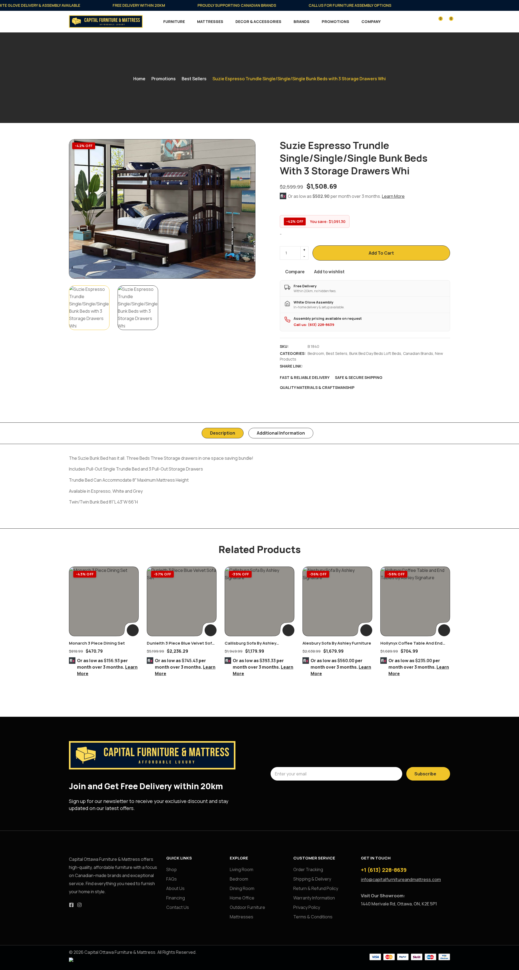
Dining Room (242, 888)
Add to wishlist (329, 272)
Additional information (281, 433)
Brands (302, 21)
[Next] (245, 209)
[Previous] (79, 209)
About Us (175, 888)
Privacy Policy (306, 907)
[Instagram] (79, 904)
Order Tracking (308, 869)
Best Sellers (194, 79)
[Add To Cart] (133, 630)
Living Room (241, 869)
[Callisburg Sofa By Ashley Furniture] (259, 601)
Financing (175, 898)
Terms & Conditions (312, 917)
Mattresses (210, 21)
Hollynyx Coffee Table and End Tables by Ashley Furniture (411, 646)
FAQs (171, 879)
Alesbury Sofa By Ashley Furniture (336, 643)
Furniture (174, 21)
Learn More (393, 196)
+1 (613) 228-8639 (384, 870)
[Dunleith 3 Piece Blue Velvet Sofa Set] (181, 601)
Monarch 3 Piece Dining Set (97, 643)
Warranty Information (314, 898)
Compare (295, 272)
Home (139, 79)
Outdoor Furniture (247, 907)
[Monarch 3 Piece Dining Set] (103, 601)
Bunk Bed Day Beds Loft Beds (375, 353)
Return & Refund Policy (315, 888)
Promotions (335, 21)
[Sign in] (426, 21)
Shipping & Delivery (312, 879)
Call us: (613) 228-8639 (314, 324)
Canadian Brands (418, 353)
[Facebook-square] (71, 904)
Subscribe (425, 774)
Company (371, 21)
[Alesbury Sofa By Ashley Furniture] (337, 601)
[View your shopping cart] (447, 21)
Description (222, 433)
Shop (171, 869)
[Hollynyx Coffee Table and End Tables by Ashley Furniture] (415, 601)
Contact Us (177, 907)
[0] (437, 21)
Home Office (242, 898)
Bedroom (316, 353)
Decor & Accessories (258, 21)
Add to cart (381, 253)
